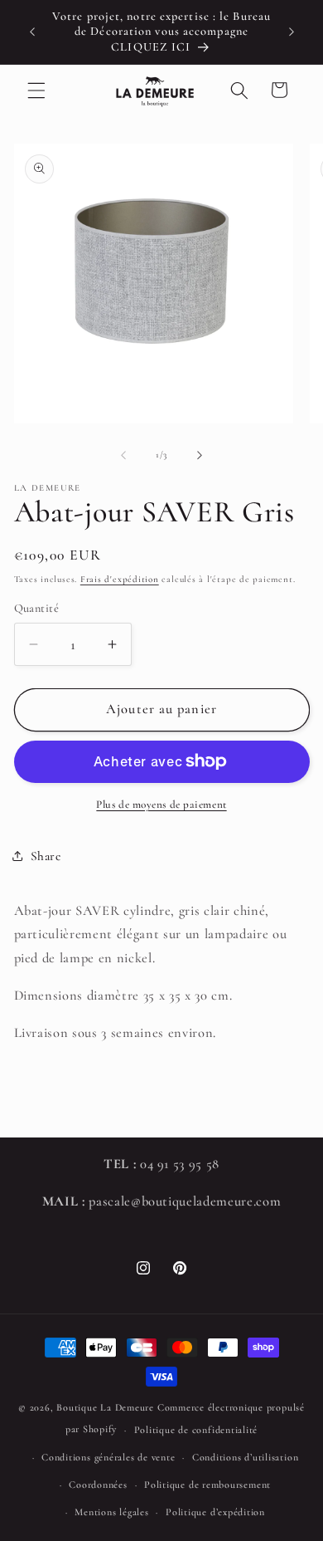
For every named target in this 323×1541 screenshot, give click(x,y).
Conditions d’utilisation (245, 1457)
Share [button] (46, 856)
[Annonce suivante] (291, 32)
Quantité (37, 608)
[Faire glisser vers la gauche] (123, 455)
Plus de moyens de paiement (161, 804)
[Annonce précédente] (32, 32)
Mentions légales (111, 1512)
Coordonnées (98, 1484)
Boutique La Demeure (105, 1407)
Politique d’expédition (215, 1512)
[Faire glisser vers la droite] (199, 455)
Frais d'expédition (119, 579)
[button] (36, 90)
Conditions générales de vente (108, 1457)
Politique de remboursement (207, 1484)
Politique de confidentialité (196, 1430)
